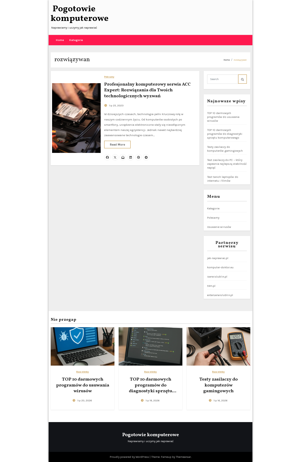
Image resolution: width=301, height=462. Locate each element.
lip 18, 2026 (153, 400)
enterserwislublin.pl (220, 295)
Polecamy (109, 77)
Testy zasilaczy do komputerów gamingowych (218, 385)
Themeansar (183, 457)
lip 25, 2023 (116, 105)
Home (60, 40)
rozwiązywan (240, 60)
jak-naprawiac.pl (218, 258)
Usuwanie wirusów (219, 227)
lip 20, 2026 (84, 400)
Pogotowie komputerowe (80, 14)
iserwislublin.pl (217, 276)
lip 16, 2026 (220, 400)
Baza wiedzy (82, 372)
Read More (117, 144)
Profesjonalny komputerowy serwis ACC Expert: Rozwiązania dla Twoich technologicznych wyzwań (147, 90)
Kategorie (76, 40)
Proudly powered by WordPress (130, 457)
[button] (52, 40)
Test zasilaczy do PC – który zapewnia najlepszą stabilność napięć (227, 163)
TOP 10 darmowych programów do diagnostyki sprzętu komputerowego (224, 133)
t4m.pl (211, 285)
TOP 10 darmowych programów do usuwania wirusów (223, 116)
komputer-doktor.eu (220, 267)
